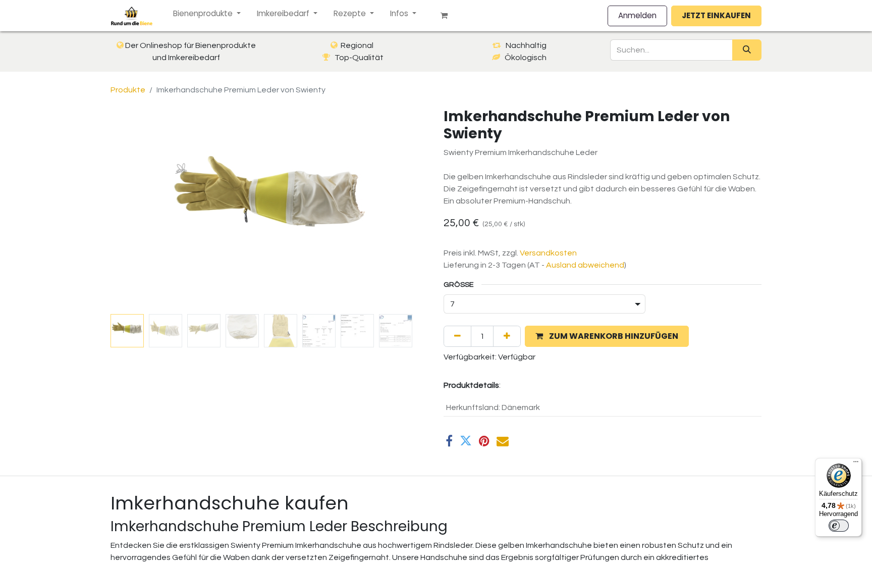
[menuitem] (207, 14)
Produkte (128, 90)
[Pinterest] (484, 441)
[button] (134, 209)
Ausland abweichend (585, 265)
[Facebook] (449, 441)
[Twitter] (466, 441)
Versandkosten (548, 253)
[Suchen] (746, 50)
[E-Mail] (503, 441)
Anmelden (637, 15)
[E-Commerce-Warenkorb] (448, 15)
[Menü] (856, 464)
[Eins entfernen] (457, 336)
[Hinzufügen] (507, 336)
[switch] (839, 526)
